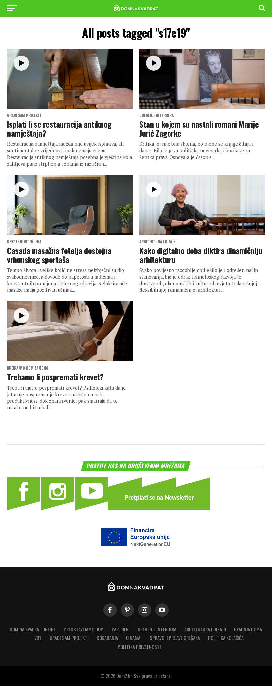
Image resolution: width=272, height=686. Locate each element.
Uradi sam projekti (69, 637)
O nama (133, 637)
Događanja (107, 637)
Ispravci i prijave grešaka (174, 637)
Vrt (38, 637)
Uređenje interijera (157, 629)
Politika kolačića (226, 637)
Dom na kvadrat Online (33, 629)
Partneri (121, 629)
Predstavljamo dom (84, 629)
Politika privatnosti (139, 646)
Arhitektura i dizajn (205, 629)
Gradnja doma (248, 629)
